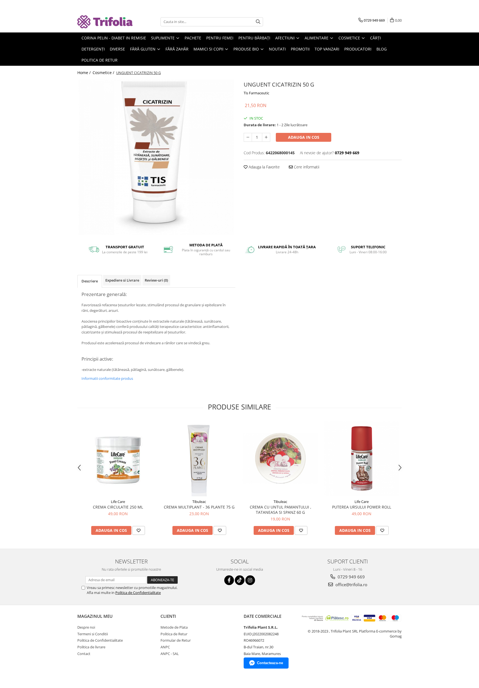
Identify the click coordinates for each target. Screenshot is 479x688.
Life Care (118, 501)
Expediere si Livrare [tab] (122, 280)
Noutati (277, 49)
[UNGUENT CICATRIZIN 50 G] (156, 157)
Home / (84, 72)
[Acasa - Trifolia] (105, 21)
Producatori (357, 49)
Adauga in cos (303, 137)
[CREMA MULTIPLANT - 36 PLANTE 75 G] (199, 458)
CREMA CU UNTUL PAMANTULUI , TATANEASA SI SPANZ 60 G (280, 509)
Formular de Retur (175, 640)
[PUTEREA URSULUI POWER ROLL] (361, 458)
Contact (83, 653)
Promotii (300, 49)
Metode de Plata (174, 627)
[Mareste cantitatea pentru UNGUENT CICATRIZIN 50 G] (266, 137)
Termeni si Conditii (92, 633)
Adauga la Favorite (264, 167)
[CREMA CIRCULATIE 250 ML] (118, 458)
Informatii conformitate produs (107, 378)
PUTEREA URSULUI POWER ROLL (361, 507)
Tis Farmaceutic (256, 92)
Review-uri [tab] (156, 280)
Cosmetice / (104, 72)
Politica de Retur (99, 60)
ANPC (165, 646)
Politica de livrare (91, 646)
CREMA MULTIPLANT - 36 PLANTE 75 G (199, 507)
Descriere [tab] (89, 281)
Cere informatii (306, 167)
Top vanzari (327, 49)
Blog (381, 49)
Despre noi (86, 627)
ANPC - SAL (169, 653)
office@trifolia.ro (350, 584)
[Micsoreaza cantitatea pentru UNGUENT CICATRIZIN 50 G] (248, 137)
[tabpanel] (156, 157)
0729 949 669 (351, 577)
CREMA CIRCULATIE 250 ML (118, 507)
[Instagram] (250, 580)
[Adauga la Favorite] (138, 530)
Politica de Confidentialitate (138, 592)
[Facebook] (229, 580)
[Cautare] (258, 21)
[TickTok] (239, 580)
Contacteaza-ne (270, 663)
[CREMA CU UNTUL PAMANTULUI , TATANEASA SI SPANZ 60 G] (280, 458)
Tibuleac (199, 501)
